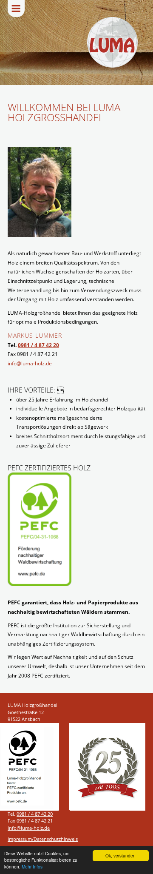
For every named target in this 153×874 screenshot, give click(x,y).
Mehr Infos (32, 866)
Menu (16, 8)
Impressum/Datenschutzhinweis (43, 839)
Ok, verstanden (120, 855)
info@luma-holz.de (30, 363)
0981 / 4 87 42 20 (38, 345)
